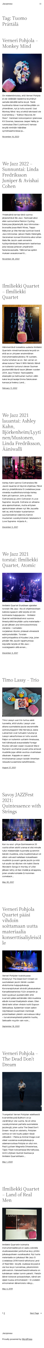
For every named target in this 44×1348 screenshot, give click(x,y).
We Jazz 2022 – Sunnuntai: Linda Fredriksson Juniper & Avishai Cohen (20, 175)
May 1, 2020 (7, 1162)
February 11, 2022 (9, 388)
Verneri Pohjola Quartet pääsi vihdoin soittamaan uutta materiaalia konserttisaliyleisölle (21, 926)
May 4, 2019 (7, 1289)
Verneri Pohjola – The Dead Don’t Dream (20, 1059)
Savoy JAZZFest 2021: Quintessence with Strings (21, 803)
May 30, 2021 (8, 882)
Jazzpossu (7, 4)
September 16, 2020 (11, 1026)
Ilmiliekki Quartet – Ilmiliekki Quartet (20, 291)
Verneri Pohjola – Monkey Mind (20, 43)
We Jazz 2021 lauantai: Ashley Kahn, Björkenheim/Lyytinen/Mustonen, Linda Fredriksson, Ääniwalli (21, 432)
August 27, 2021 (9, 767)
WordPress (27, 1339)
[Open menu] (40, 3)
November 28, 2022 (11, 259)
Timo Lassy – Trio (20, 680)
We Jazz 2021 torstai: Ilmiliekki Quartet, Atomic (20, 559)
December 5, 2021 (10, 527)
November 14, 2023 (10, 136)
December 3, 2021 (10, 653)
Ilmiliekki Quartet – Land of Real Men (20, 1194)
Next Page (36, 1313)
